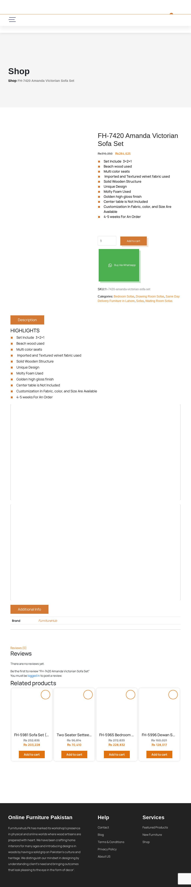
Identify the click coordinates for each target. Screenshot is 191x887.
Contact (103, 827)
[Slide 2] (50, 261)
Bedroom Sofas (124, 296)
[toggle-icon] (12, 19)
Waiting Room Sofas (158, 301)
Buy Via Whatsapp (125, 265)
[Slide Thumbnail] (16, 261)
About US (104, 856)
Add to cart (133, 241)
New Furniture (152, 835)
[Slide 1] (33, 261)
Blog (101, 835)
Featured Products (155, 827)
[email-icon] (69, 20)
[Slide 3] (67, 261)
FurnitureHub (47, 621)
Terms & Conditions (111, 842)
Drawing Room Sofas (150, 296)
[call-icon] (57, 20)
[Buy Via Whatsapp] (45, 694)
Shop (12, 81)
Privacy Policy (107, 849)
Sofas (140, 301)
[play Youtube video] (95, 452)
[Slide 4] (84, 261)
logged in (34, 676)
